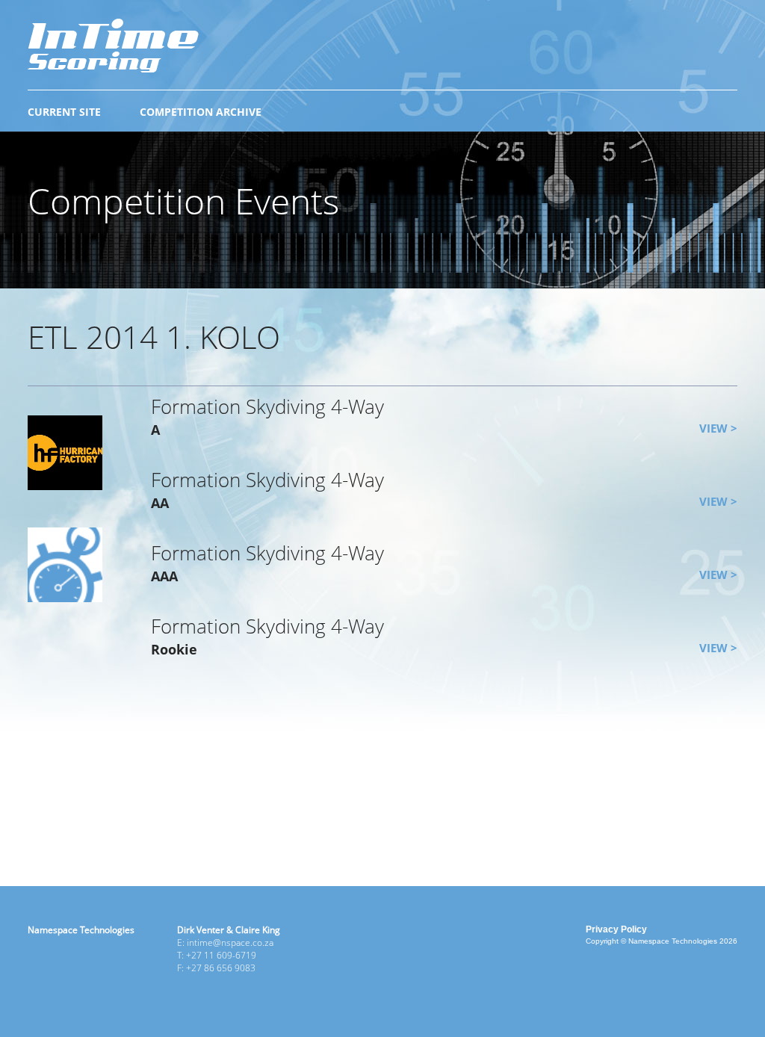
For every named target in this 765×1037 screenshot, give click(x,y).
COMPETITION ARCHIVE (200, 112)
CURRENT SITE (64, 112)
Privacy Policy (616, 929)
